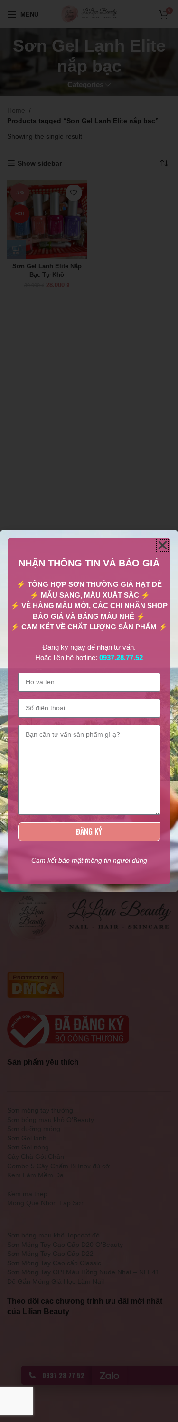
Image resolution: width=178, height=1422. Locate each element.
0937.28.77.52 (121, 658)
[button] (163, 545)
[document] (89, 711)
